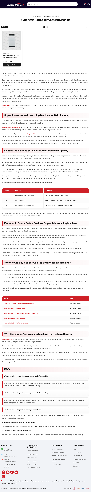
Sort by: (85, 27)
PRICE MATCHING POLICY (59, 456)
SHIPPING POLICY (57, 449)
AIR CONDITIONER (32, 451)
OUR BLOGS (76, 466)
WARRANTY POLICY (58, 452)
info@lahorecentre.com (10, 456)
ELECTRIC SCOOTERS (33, 468)
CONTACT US (77, 452)
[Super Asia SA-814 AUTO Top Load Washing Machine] (11, 40)
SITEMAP (76, 462)
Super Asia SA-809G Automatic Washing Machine (19, 303)
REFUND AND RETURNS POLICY (59, 460)
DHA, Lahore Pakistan (10, 461)
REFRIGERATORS (32, 457)
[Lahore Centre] (15, 4)
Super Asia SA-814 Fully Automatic (14, 318)
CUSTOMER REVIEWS (79, 459)
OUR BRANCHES (57, 464)
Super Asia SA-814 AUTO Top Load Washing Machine (11, 56)
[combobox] (52, 4)
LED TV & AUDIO (32, 461)
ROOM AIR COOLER (32, 454)
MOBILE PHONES (32, 464)
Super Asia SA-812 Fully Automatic (14, 308)
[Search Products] (29, 4)
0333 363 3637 (8, 451)
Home (34, 16)
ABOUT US (76, 449)
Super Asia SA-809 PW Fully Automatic (16, 323)
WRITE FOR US (77, 456)
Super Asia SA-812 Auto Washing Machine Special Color (21, 313)
